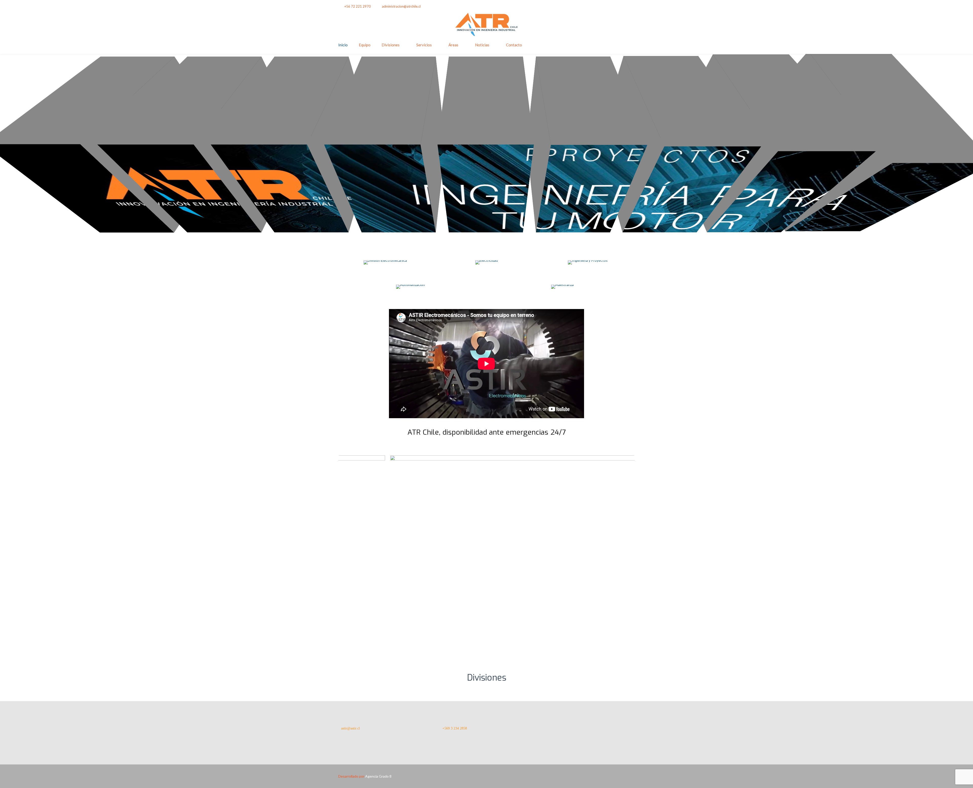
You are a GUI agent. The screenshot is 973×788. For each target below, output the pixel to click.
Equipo (364, 45)
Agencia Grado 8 (378, 776)
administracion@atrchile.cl (401, 6)
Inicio (343, 45)
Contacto (514, 45)
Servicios (424, 45)
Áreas (453, 45)
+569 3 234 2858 (454, 728)
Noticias (482, 45)
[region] (486, 554)
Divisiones (391, 45)
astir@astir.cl (350, 728)
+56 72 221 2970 (357, 6)
